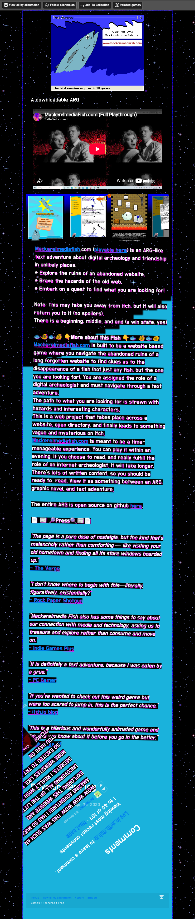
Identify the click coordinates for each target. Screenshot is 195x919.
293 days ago (135, 664)
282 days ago (133, 694)
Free (61, 902)
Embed (92, 897)
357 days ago (134, 608)
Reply (156, 711)
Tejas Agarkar (166, 583)
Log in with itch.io (118, 854)
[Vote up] (143, 825)
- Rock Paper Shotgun (58, 602)
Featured (49, 902)
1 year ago (138, 635)
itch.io (35, 897)
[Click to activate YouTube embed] (110, 723)
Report (79, 897)
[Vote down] (144, 820)
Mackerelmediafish (50, 251)
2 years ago (165, 463)
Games (35, 902)
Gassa (149, 697)
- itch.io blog (48, 714)
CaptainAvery (120, 821)
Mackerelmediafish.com (57, 346)
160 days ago (100, 817)
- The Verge (46, 570)
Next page (93, 829)
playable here (103, 250)
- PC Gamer (47, 682)
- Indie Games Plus (55, 650)
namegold (153, 668)
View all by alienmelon (57, 897)
